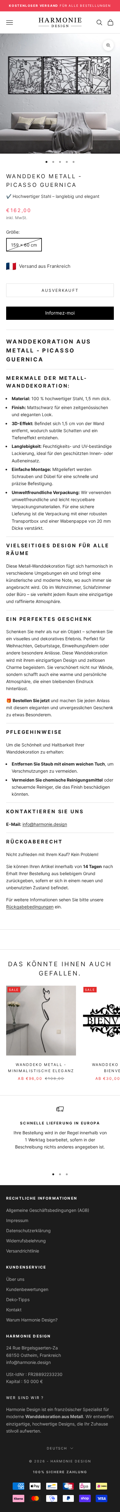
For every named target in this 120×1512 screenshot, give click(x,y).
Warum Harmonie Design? (32, 1319)
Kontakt (14, 1309)
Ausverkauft (60, 290)
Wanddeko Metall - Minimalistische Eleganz (41, 1067)
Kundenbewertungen (27, 1289)
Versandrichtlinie (22, 1250)
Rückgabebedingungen (30, 906)
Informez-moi (60, 313)
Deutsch (57, 1448)
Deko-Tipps (18, 1299)
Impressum (17, 1220)
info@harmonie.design (44, 824)
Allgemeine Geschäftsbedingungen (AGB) (47, 1210)
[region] (60, 1134)
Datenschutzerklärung (28, 1230)
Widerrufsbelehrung (26, 1240)
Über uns (15, 1279)
